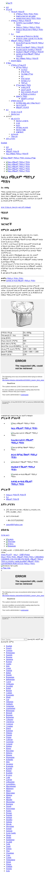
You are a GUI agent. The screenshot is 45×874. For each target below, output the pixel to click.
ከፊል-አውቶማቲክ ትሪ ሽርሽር (27, 36)
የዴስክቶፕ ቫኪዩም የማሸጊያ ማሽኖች (30, 52)
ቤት (7, 7)
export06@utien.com (14, 525)
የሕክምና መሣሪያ (27, 98)
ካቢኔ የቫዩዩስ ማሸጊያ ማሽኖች (27, 58)
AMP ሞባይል (24, 555)
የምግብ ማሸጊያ (22, 67)
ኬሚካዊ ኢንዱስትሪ (28, 94)
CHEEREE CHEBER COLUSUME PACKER (22, 558)
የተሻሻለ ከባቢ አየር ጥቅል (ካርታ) (28, 103)
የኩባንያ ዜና (15, 114)
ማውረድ (14, 136)
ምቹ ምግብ (25, 72)
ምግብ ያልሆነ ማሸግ (23, 85)
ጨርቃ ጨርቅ (26, 90)
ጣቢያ (15, 555)
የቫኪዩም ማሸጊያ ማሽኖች (20, 41)
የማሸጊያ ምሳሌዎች (18, 65)
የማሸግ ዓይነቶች (17, 101)
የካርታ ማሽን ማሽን (8, 557)
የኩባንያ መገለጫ (22, 121)
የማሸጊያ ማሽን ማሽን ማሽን (27, 14)
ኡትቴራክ (14, 134)
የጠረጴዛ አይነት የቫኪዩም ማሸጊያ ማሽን (22, 441)
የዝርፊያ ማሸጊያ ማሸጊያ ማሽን (28, 27)
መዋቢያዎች (25, 87)
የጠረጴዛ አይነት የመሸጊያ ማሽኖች (29, 49)
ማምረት (24, 83)
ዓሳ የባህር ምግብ (27, 74)
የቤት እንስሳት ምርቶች (29, 92)
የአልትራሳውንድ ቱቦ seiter (26, 16)
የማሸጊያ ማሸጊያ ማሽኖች (21, 21)
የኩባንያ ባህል (21, 130)
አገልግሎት (20, 132)
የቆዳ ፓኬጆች (21, 105)
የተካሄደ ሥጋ (25, 81)
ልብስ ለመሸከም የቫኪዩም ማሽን (27, 561)
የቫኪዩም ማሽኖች (12, 151)
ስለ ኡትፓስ (15, 118)
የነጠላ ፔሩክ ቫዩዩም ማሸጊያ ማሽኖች (30, 47)
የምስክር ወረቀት (22, 127)
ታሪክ (18, 123)
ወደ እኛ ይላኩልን (24, 207)
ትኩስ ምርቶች (6, 555)
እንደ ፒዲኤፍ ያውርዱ (9, 207)
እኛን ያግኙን (10, 139)
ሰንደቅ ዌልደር (16, 61)
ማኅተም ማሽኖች (17, 12)
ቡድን (18, 125)
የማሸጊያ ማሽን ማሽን (14, 278)
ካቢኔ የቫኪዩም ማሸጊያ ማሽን (24, 428)
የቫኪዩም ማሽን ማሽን (25, 557)
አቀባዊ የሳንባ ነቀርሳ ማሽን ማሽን (28, 18)
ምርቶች (9, 9)
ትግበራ (8, 63)
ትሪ (12, 34)
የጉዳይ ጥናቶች (16, 112)
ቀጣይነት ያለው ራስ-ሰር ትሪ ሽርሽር (29, 38)
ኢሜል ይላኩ (5, 568)
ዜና (7, 110)
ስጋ (22, 76)
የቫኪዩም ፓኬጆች (22, 107)
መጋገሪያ (24, 70)
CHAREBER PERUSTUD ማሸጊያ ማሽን (18, 563)
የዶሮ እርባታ (25, 78)
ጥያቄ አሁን (5, 535)
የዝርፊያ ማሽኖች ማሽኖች (16, 495)
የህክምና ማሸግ (21, 96)
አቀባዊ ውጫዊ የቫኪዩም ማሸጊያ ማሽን (20, 281)
